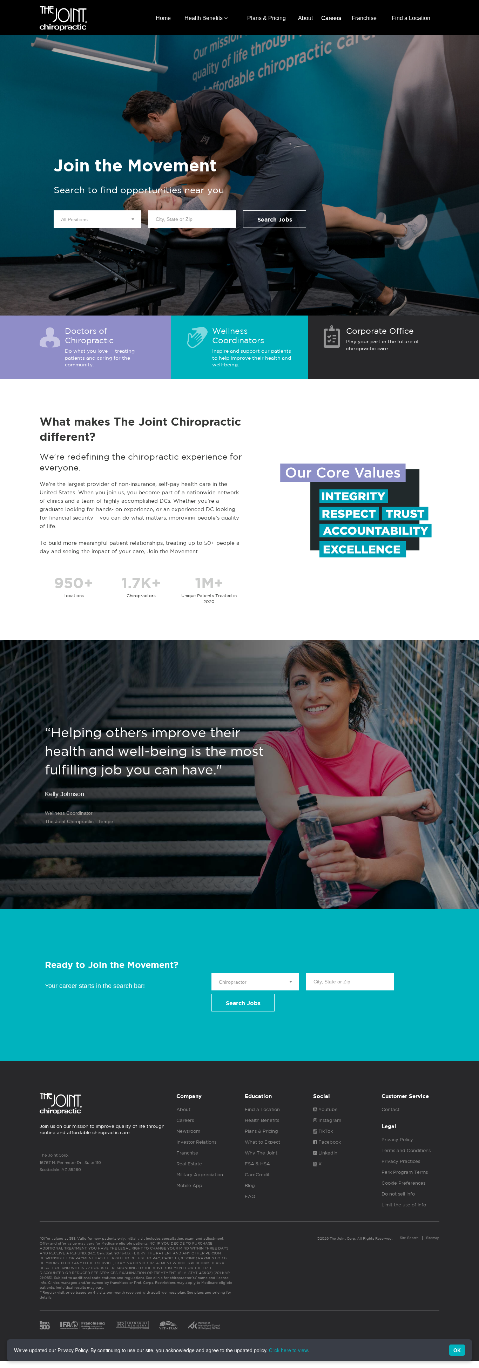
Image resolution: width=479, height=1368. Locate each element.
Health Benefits (204, 18)
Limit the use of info (404, 1204)
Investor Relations (196, 1142)
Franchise (364, 18)
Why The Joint (261, 1153)
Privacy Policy (397, 1139)
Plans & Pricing (266, 18)
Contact (390, 1109)
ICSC (204, 1325)
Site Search (409, 1238)
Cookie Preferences (403, 1183)
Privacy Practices (401, 1161)
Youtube (327, 1109)
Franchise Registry (132, 1325)
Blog (250, 1185)
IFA (82, 1325)
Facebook (329, 1142)
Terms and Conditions (406, 1150)
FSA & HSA (257, 1163)
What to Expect (262, 1142)
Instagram (329, 1120)
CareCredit (257, 1174)
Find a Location (411, 18)
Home (163, 18)
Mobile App (189, 1185)
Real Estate (189, 1163)
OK (457, 1350)
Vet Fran (168, 1325)
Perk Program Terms (405, 1172)
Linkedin (327, 1153)
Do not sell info (398, 1194)
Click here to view (288, 1350)
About (305, 18)
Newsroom (188, 1131)
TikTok (325, 1131)
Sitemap (432, 1238)
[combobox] (97, 219)
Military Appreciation (199, 1174)
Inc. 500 (45, 1325)
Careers (331, 18)
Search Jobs (274, 219)
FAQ (250, 1196)
